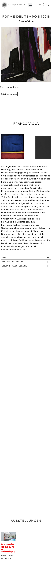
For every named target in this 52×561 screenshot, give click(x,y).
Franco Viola (26, 21)
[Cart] (43, 4)
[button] (30, 5)
